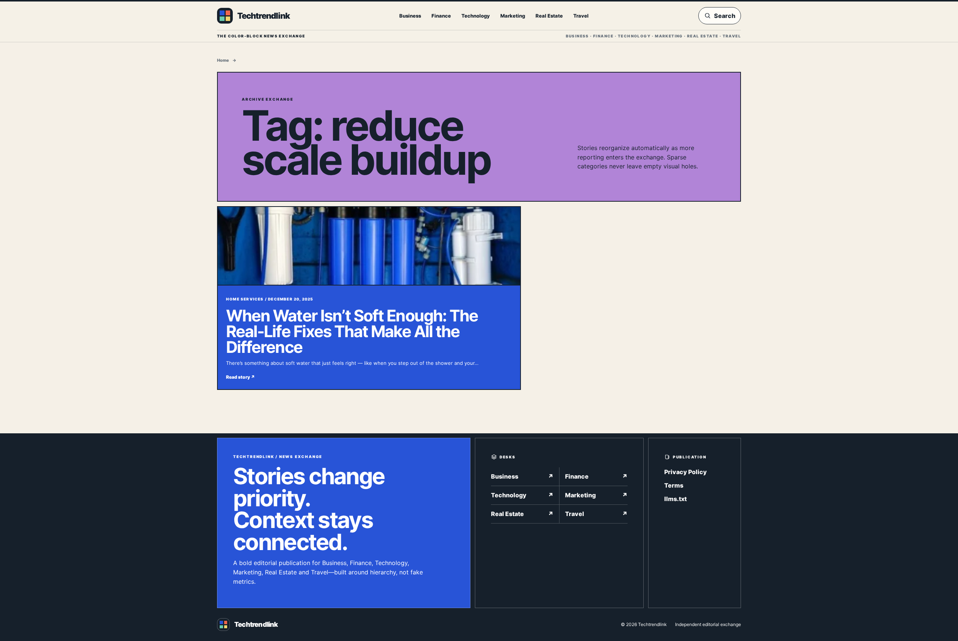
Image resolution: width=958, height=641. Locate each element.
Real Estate (549, 16)
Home (223, 60)
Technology (475, 16)
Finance (441, 16)
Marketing (512, 16)
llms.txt (675, 499)
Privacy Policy (685, 472)
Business (410, 16)
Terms (673, 485)
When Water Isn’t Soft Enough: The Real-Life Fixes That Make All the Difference (352, 331)
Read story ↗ (240, 377)
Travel (581, 16)
